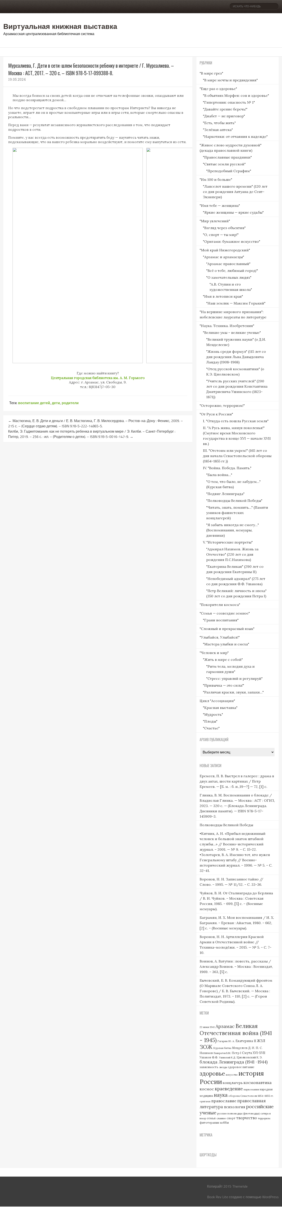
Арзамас (225, 1026)
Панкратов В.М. (222, 1053)
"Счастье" (211, 728)
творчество (246, 1118)
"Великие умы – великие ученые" (232, 332)
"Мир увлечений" (215, 221)
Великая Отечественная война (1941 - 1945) (236, 1033)
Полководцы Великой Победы (226, 825)
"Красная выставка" (220, 707)
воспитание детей (34, 402)
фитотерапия (209, 1123)
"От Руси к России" (216, 414)
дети (56, 402)
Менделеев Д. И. (243, 1048)
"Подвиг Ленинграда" (225, 493)
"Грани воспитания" (221, 620)
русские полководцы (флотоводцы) (238, 1113)
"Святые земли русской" (224, 164)
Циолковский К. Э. (249, 1057)
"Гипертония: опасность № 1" (229, 102)
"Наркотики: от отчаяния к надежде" (235, 136)
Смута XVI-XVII (253, 1053)
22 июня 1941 (207, 1027)
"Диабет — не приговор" (224, 116)
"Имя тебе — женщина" (220, 205)
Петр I (236, 1053)
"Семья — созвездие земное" (225, 613)
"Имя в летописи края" (223, 296)
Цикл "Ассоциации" (217, 701)
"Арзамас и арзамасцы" (223, 257)
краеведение (229, 1089)
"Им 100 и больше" (216, 179)
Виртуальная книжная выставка (60, 26)
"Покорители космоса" (220, 604)
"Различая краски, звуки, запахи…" (233, 692)
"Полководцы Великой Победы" (234, 500)
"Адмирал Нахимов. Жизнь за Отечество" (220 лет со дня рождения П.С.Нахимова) (232, 554)
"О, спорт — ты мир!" (221, 234)
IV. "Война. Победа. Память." (227, 468)
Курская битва (222, 1048)
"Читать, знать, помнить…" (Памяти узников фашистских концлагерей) (237, 512)
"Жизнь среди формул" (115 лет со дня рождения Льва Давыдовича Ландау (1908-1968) (236, 356)
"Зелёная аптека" (218, 129)
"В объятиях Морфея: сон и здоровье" (236, 95)
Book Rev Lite (217, 1197)
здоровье (212, 1073)
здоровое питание (241, 1067)
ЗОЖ (206, 1047)
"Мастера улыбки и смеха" (226, 644)
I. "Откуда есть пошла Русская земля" (236, 421)
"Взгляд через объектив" (224, 228)
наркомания (251, 1089)
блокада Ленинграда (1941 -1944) (234, 1062)
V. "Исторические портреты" (228, 542)
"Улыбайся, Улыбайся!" (220, 637)
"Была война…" (219, 475)
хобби (224, 1123)
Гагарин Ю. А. (226, 1041)
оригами (205, 1101)
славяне (221, 1118)
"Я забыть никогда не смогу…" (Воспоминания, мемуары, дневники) (232, 530)
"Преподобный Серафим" (228, 171)
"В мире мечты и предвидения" (230, 80)
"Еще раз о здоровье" (218, 88)
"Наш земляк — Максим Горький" (235, 303)
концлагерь (233, 1083)
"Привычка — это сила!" (223, 685)
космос (207, 1088)
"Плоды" (210, 721)
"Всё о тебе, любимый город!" (232, 270)
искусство (231, 1074)
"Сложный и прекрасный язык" (227, 628)
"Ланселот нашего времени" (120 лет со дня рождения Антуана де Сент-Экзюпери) (235, 191)
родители (70, 402)
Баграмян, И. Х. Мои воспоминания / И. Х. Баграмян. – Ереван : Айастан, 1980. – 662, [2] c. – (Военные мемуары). (237, 922)
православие (223, 1100)
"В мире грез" (211, 73)
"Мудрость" (213, 714)
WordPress (270, 1197)
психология (234, 1107)
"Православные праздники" (227, 157)
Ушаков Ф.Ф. (209, 1057)
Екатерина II (246, 1041)
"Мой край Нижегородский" (225, 250)
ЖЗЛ (261, 1040)
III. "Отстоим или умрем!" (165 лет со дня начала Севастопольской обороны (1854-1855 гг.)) (237, 455)
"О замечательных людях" (228, 277)
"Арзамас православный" (228, 264)
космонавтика (257, 1082)
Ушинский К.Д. (227, 1057)
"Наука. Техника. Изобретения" (227, 325)
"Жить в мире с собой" (223, 659)
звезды (223, 1067)
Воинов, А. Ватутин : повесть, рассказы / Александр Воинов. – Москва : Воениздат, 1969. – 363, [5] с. (236, 966)
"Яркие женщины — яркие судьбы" (233, 212)
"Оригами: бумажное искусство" (231, 241)
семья (211, 1118)
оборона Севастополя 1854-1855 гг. (251, 1095)
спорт (231, 1118)
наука (221, 1095)
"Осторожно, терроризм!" (222, 405)
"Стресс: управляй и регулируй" (234, 678)
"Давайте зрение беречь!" (225, 109)
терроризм (264, 1118)
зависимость (209, 1067)
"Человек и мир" (214, 652)
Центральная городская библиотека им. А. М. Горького (98, 378)
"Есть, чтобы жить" (219, 123)
